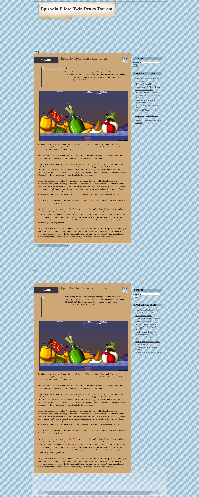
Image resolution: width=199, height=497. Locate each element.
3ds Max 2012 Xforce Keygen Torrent (147, 110)
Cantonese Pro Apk (141, 113)
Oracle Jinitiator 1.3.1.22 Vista (145, 81)
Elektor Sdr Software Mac (143, 84)
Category (58, 245)
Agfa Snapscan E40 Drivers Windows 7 (148, 87)
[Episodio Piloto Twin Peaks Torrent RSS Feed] (151, 5)
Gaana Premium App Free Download (147, 78)
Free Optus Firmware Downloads (146, 93)
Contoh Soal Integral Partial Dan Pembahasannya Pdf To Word (145, 101)
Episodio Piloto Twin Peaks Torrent (77, 8)
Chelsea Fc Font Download (144, 90)
